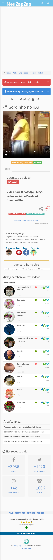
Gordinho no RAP (36, 73)
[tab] (7, 168)
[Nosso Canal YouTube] (33, 99)
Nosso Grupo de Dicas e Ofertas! (26, 220)
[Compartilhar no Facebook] (17, 99)
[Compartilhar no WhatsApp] (25, 99)
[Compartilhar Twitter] (21, 99)
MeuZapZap (17, 546)
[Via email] (37, 99)
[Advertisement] (26, 40)
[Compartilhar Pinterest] (12, 99)
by (26, 548)
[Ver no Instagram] (29, 99)
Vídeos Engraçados (20, 73)
